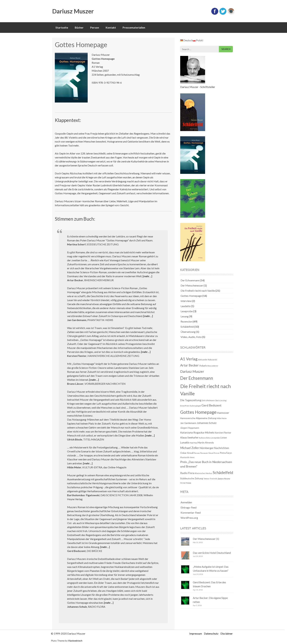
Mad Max (193, 443)
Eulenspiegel (195, 406)
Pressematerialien (134, 27)
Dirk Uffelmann (208, 400)
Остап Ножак (185, 483)
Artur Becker (189, 365)
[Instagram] (231, 14)
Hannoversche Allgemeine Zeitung (198, 418)
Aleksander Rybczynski (207, 359)
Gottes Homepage (191, 295)
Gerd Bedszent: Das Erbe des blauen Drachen (209, 584)
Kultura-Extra (204, 438)
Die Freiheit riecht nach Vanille (198, 290)
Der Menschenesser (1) (206, 538)
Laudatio (186, 306)
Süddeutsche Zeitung (191, 478)
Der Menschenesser (192, 285)
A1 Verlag (188, 359)
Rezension (186, 321)
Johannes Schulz (207, 422)
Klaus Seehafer (189, 437)
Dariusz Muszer (73, 11)
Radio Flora (187, 472)
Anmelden (186, 502)
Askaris (203, 365)
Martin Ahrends (206, 442)
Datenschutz (211, 633)
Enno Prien (184, 406)
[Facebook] (215, 14)
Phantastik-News (187, 457)
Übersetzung (188, 331)
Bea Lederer (212, 366)
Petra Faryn (226, 452)
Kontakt (111, 27)
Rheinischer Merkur (203, 473)
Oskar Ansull (186, 452)
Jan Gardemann (188, 423)
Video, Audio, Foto (191, 336)
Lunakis (184, 442)
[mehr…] (147, 276)
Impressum (195, 633)
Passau (197, 453)
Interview (186, 300)
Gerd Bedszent (211, 405)
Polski (199, 40)
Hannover (223, 412)
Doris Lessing (220, 400)
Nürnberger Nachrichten (214, 447)
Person (94, 27)
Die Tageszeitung (190, 400)
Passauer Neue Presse (209, 453)
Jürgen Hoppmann (189, 427)
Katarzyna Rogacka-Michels (197, 432)
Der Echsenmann (190, 280)
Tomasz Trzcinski (210, 478)
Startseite (61, 27)
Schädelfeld (187, 326)
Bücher (79, 27)
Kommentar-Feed (191, 512)
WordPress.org (189, 517)
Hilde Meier (222, 418)
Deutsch (188, 40)
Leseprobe (187, 311)
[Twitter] (223, 14)
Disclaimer (226, 633)
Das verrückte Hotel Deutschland (212, 552)
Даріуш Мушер (224, 478)
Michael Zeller (189, 448)
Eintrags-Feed (188, 507)
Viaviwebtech (75, 640)
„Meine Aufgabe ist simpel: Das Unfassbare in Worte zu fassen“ (211, 568)
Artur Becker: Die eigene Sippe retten (210, 599)
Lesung (185, 316)
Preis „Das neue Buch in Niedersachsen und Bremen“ (206, 464)
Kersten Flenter (223, 432)
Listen (223, 437)
